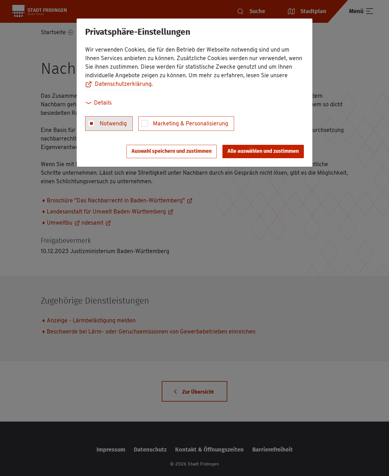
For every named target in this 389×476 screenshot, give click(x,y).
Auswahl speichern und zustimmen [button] (172, 151)
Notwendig (113, 124)
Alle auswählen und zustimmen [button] (263, 151)
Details (103, 103)
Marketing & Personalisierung (190, 124)
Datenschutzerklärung (123, 84)
